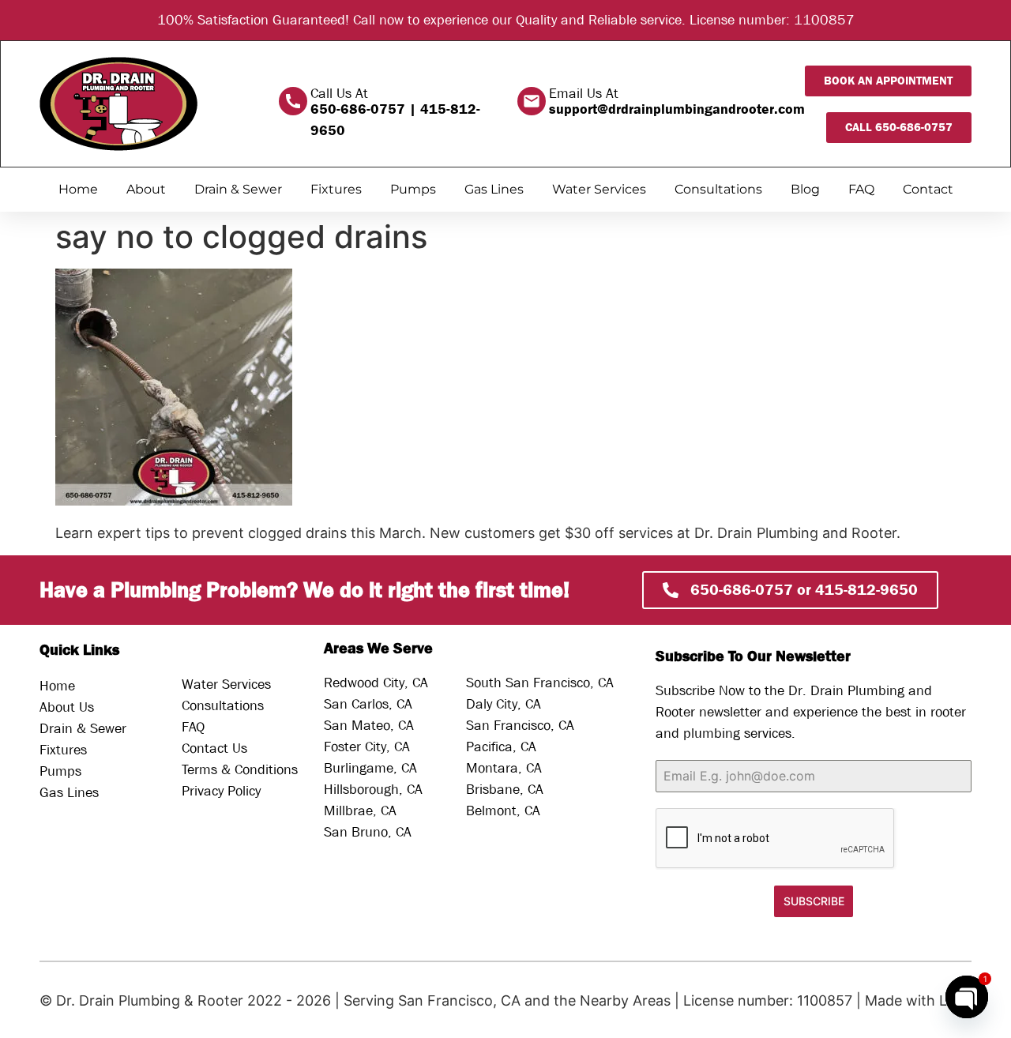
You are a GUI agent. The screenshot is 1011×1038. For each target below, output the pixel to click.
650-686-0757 (357, 109)
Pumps (413, 189)
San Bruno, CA (368, 832)
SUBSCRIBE (814, 901)
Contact (928, 189)
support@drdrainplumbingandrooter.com (677, 109)
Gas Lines (494, 189)
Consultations (718, 189)
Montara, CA (504, 768)
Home (78, 189)
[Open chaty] (966, 997)
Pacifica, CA (501, 747)
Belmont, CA (503, 811)
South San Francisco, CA (540, 683)
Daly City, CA (503, 704)
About (146, 189)
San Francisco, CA (520, 725)
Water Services (599, 189)
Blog (805, 189)
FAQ (861, 189)
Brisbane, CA (504, 789)
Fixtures (336, 189)
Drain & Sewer (238, 189)
